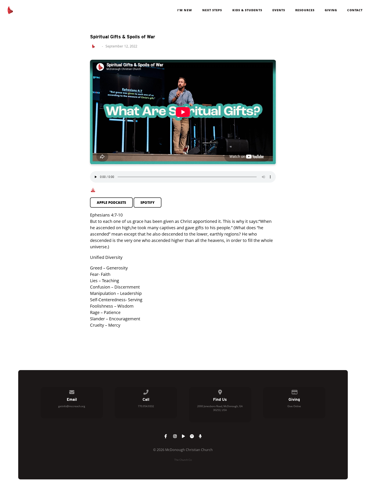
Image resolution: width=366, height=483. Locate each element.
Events (278, 10)
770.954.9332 (146, 406)
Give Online (294, 406)
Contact (355, 10)
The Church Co (183, 460)
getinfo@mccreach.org (71, 406)
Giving (331, 10)
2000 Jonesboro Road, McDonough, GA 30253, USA (220, 408)
